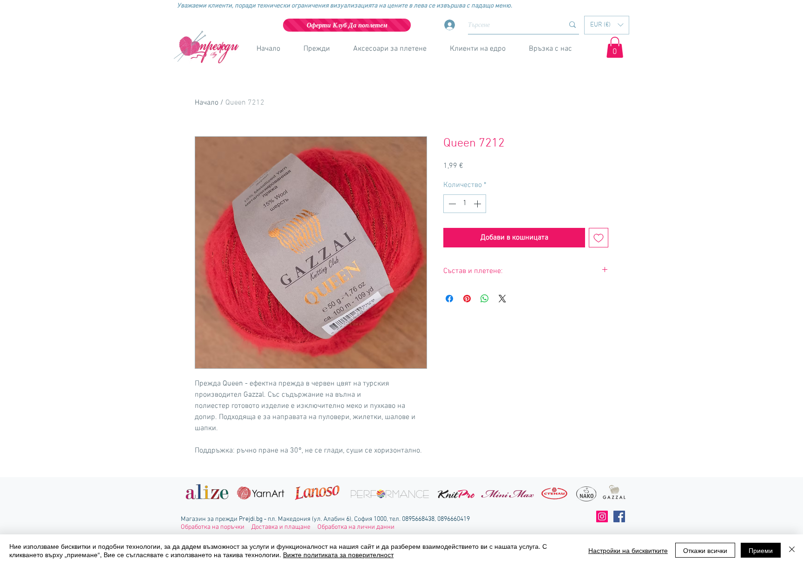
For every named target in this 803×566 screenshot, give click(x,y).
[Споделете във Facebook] (449, 298)
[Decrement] (451, 204)
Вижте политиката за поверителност (338, 554)
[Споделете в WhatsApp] (484, 298)
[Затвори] (791, 550)
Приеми (761, 550)
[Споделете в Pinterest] (467, 298)
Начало (206, 102)
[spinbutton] (465, 204)
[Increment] (478, 204)
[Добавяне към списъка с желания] (598, 237)
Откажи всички (705, 550)
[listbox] (606, 25)
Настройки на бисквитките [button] (628, 550)
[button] (606, 25)
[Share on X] (502, 298)
